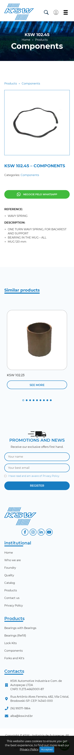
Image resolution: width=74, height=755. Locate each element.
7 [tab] (44, 400)
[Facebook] (25, 532)
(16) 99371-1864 (20, 708)
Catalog (9, 582)
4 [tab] (33, 400)
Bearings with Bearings (20, 628)
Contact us (11, 598)
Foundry (10, 567)
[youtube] (49, 532)
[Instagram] (33, 532)
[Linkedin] (41, 532)
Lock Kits (10, 643)
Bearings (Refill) (15, 635)
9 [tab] (51, 400)
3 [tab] (30, 400)
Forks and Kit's (14, 658)
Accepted (46, 749)
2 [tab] (27, 400)
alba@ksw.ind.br (21, 716)
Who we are (12, 560)
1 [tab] (23, 400)
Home (26, 39)
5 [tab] (37, 400)
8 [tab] (47, 400)
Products (41, 39)
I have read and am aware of (33, 476)
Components (37, 46)
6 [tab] (40, 400)
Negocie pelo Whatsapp (40, 194)
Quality (9, 575)
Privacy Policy (51, 476)
